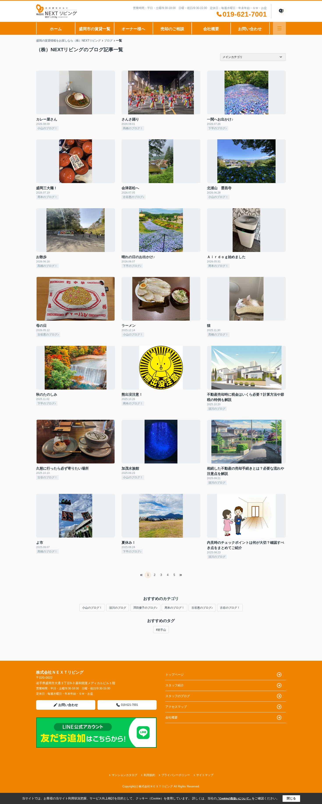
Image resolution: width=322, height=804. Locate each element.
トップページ (174, 674)
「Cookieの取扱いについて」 (234, 798)
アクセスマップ (176, 706)
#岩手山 (161, 629)
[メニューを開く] (279, 28)
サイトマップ (204, 775)
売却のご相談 (172, 29)
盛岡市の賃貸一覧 (94, 29)
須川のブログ (117, 607)
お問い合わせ (250, 29)
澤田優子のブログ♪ (145, 607)
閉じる (291, 798)
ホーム (56, 29)
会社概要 (211, 29)
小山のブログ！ (92, 607)
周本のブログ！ (174, 607)
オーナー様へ (133, 29)
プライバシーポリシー (175, 775)
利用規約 (149, 775)
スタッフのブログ (177, 696)
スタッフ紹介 (174, 685)
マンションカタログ (124, 775)
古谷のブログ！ (230, 607)
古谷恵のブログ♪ (202, 607)
